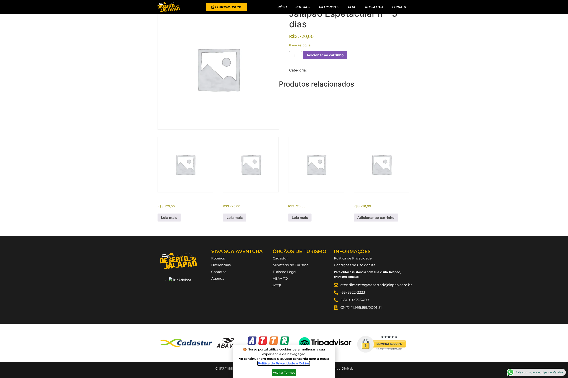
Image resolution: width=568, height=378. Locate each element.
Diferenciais (329, 7)
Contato (399, 7)
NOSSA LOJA (374, 7)
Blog (352, 7)
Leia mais (169, 217)
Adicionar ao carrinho (325, 55)
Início (282, 7)
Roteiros (303, 7)
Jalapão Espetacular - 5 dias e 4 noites (341, 70)
